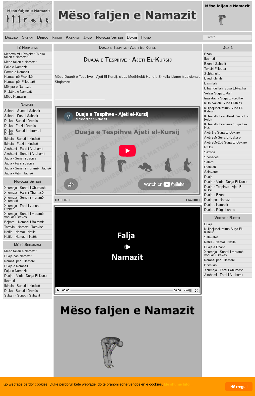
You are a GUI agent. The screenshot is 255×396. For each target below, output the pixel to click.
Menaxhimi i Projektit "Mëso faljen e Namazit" (24, 55)
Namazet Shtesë (109, 37)
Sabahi (27, 37)
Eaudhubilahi (213, 78)
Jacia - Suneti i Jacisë (20, 158)
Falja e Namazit (15, 67)
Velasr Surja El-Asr (218, 93)
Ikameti (209, 59)
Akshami (72, 37)
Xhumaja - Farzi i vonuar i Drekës (22, 207)
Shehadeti (211, 157)
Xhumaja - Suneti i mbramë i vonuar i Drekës (24, 215)
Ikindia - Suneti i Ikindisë (22, 139)
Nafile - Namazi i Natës (21, 236)
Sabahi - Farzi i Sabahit (21, 116)
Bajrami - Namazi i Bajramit (24, 222)
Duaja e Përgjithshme (219, 210)
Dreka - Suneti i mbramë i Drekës (22, 132)
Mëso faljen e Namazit (20, 62)
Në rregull (239, 387)
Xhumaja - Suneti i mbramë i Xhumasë (24, 199)
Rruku (208, 147)
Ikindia (57, 37)
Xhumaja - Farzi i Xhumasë (24, 192)
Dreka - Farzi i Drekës (20, 126)
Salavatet (211, 172)
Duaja (208, 177)
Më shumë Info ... (178, 384)
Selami (209, 162)
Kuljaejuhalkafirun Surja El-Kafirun (223, 109)
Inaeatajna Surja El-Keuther (224, 98)
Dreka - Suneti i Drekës (21, 121)
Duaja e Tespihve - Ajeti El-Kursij (223, 188)
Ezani (208, 54)
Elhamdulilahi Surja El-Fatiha (225, 88)
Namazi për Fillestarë (19, 81)
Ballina (11, 37)
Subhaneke (212, 74)
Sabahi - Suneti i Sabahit (22, 111)
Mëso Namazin (15, 96)
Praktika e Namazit (18, 91)
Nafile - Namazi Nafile (20, 232)
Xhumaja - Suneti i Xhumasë (25, 188)
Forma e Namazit (16, 72)
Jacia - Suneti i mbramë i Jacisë (27, 168)
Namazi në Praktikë (18, 77)
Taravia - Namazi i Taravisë (24, 227)
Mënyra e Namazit (17, 86)
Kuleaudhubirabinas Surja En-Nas (225, 125)
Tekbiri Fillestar (215, 69)
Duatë (132, 37)
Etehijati (210, 167)
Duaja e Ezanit (214, 195)
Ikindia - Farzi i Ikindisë (21, 144)
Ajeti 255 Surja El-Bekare (222, 137)
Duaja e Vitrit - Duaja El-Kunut (226, 182)
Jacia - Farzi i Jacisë (19, 163)
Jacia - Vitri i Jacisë (18, 173)
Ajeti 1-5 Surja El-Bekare (222, 132)
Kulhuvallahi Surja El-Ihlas (223, 103)
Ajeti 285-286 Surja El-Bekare (225, 142)
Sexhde (209, 152)
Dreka (42, 37)
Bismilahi (210, 83)
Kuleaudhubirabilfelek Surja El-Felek (226, 117)
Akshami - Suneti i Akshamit (24, 154)
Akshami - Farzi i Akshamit (23, 149)
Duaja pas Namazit (218, 200)
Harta (146, 37)
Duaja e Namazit (216, 205)
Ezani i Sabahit (215, 64)
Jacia (87, 37)
